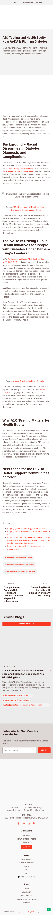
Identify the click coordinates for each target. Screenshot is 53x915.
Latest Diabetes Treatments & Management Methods (22, 705)
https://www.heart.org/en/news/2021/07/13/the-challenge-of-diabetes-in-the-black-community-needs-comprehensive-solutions (28, 540)
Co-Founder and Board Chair (20, 259)
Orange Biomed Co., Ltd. (24, 912)
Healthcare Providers (32, 2)
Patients (14, 2)
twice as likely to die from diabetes (17, 171)
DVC (10, 262)
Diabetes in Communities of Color (20, 571)
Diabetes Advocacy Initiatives (19, 558)
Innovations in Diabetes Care (16, 700)
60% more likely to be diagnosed (20, 168)
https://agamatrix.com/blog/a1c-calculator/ (26, 528)
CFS (15, 262)
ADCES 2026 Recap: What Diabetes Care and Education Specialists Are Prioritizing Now (23, 674)
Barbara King (38, 259)
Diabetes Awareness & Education (20, 565)
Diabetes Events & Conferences (18, 695)
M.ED (4, 262)
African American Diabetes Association (30, 381)
